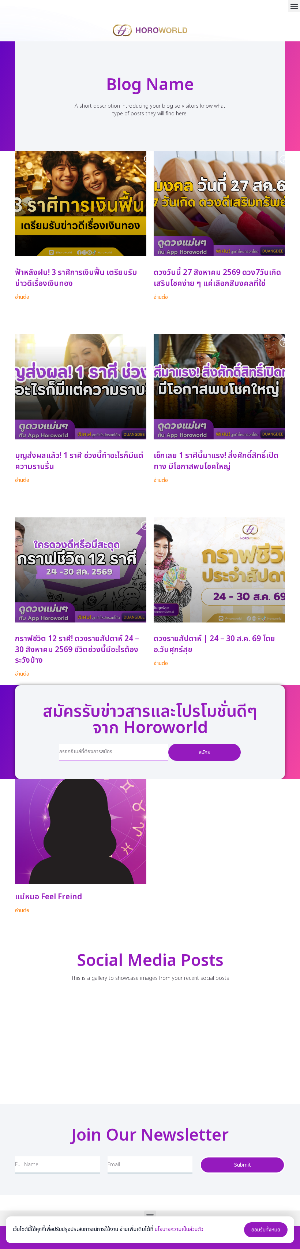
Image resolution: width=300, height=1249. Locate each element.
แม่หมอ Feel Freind (48, 897)
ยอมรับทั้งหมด (265, 1230)
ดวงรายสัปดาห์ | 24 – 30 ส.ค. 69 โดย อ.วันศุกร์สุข (214, 644)
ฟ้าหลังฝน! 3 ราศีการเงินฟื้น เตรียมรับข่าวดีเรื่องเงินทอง (76, 278)
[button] (294, 6)
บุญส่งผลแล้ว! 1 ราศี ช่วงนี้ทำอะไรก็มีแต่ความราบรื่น (79, 461)
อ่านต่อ (22, 297)
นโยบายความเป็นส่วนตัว (179, 1229)
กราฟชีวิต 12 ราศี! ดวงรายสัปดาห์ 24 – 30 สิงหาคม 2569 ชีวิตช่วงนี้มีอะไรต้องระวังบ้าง (77, 649)
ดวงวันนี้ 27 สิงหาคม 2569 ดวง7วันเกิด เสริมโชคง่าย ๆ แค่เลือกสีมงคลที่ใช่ (217, 278)
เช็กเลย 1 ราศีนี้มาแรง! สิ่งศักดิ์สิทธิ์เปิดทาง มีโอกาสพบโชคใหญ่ (216, 461)
